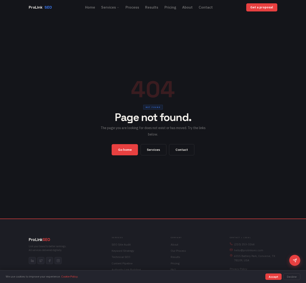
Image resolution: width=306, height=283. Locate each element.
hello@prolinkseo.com (248, 250)
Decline (292, 276)
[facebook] (49, 260)
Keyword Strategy (123, 250)
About (187, 7)
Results (151, 7)
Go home (125, 149)
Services (108, 7)
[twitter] (40, 260)
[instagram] (58, 260)
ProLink (40, 7)
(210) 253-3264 (244, 244)
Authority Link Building (126, 269)
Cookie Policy (69, 276)
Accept (273, 276)
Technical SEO (121, 257)
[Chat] (294, 260)
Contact (206, 7)
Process (132, 7)
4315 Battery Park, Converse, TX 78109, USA (254, 258)
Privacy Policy (238, 269)
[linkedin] (32, 260)
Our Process (178, 250)
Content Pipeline (122, 263)
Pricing (170, 7)
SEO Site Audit (121, 244)
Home (90, 7)
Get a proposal (261, 7)
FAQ (173, 269)
